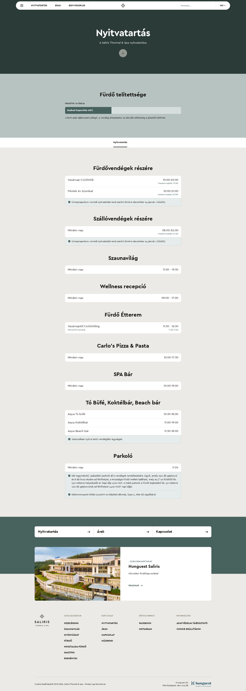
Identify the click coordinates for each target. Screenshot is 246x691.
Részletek (134, 585)
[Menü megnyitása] (21, 6)
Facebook (145, 623)
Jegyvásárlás (77, 5)
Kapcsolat (108, 635)
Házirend (107, 641)
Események (70, 658)
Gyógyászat (71, 635)
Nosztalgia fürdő (75, 646)
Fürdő (68, 641)
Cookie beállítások (189, 629)
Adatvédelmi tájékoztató (192, 623)
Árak (58, 5)
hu (221, 5)
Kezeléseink (71, 623)
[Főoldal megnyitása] (123, 6)
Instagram (145, 629)
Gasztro (69, 652)
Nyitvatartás (39, 5)
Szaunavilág (71, 629)
